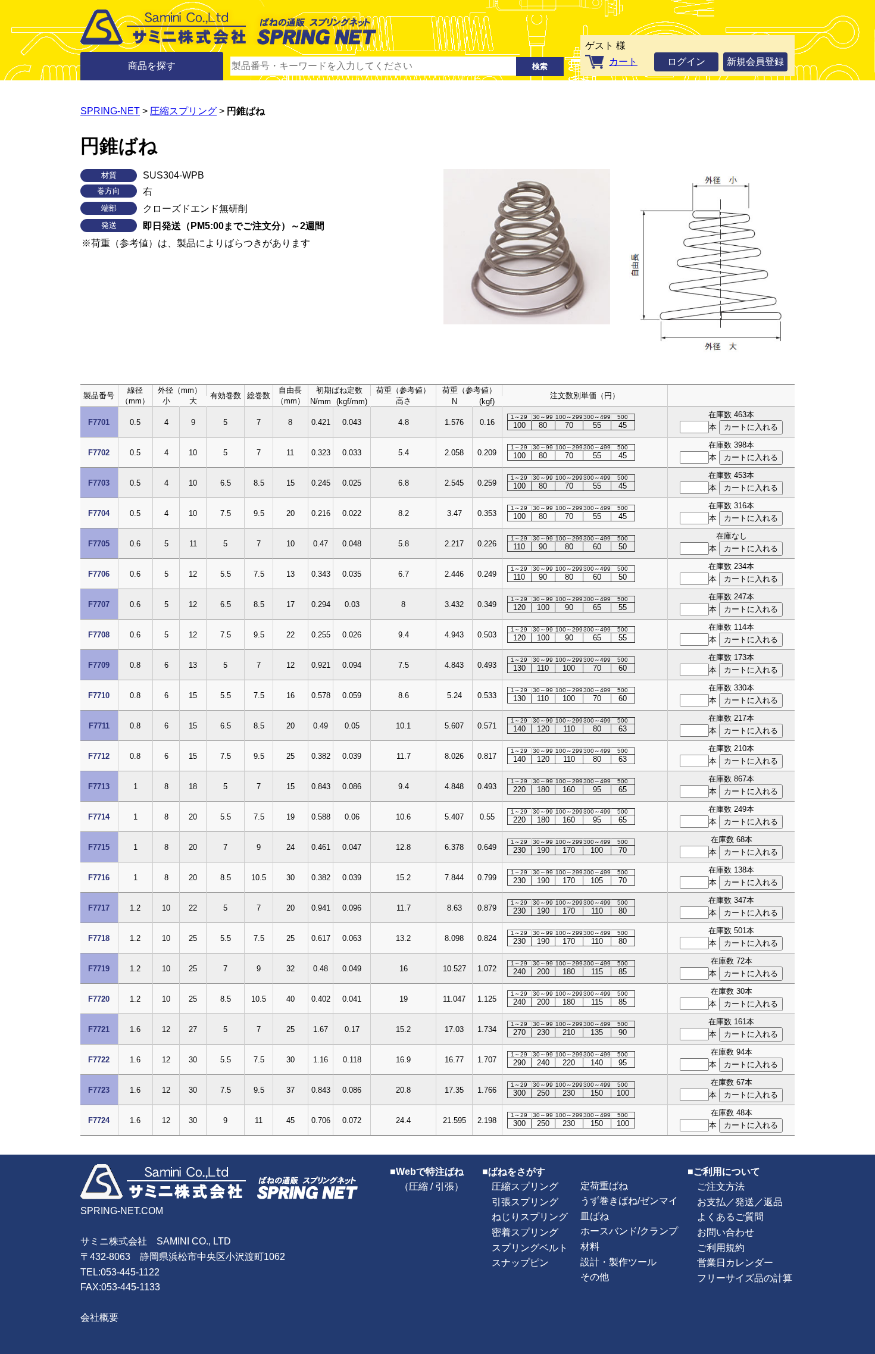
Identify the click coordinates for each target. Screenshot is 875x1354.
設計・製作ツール (618, 1262)
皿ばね (594, 1216)
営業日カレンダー (735, 1263)
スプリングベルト (530, 1248)
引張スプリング (525, 1202)
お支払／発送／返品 (740, 1202)
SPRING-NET (110, 111)
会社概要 (99, 1317)
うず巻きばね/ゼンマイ (629, 1201)
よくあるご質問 (730, 1217)
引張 (444, 1186)
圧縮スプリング (183, 111)
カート (623, 62)
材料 (589, 1247)
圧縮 (418, 1186)
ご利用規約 (721, 1248)
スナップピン (520, 1263)
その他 (594, 1277)
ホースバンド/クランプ (629, 1231)
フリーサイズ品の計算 (744, 1278)
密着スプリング (525, 1232)
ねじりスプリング (530, 1217)
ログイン (686, 62)
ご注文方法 (721, 1186)
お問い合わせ (725, 1232)
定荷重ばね (604, 1186)
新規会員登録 (755, 62)
